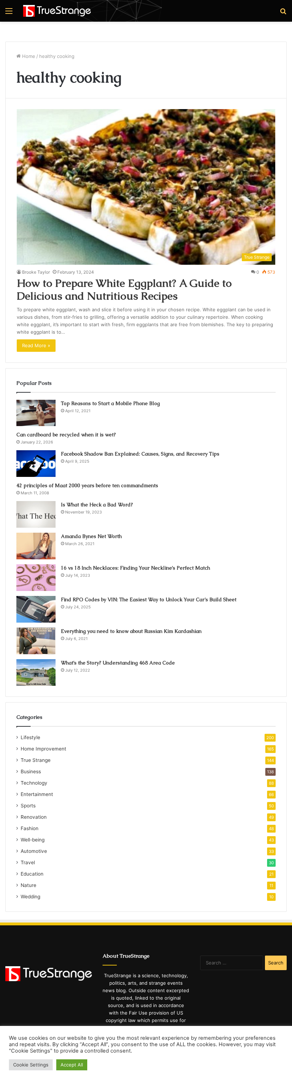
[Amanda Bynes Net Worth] (36, 546)
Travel (28, 862)
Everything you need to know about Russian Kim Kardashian (131, 631)
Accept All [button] (72, 1064)
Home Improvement (43, 749)
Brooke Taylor (36, 272)
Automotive (34, 851)
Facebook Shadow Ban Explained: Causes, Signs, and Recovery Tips (140, 454)
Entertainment (37, 794)
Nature (28, 885)
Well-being (33, 840)
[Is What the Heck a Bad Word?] (36, 514)
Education (32, 874)
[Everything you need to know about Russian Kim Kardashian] (36, 641)
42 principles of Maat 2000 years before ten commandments (87, 485)
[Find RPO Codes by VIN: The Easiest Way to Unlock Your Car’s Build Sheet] (36, 609)
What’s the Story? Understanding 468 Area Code (118, 663)
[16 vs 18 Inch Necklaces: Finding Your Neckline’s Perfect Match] (36, 577)
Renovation (34, 817)
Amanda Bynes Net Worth (91, 536)
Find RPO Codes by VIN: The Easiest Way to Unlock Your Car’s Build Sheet (148, 599)
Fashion (29, 828)
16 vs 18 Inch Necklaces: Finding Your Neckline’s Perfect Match (135, 568)
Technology (34, 783)
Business (31, 771)
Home (28, 56)
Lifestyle (30, 737)
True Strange (36, 760)
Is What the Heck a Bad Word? (97, 504)
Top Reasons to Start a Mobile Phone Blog (110, 403)
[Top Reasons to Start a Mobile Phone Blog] (36, 413)
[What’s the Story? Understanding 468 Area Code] (36, 672)
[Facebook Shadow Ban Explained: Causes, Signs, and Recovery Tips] (36, 463)
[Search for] (283, 13)
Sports (28, 805)
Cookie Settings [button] (30, 1064)
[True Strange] (57, 11)
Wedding (30, 896)
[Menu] (8, 13)
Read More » (36, 345)
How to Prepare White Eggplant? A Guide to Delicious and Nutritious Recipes (124, 289)
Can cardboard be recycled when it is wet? (66, 434)
